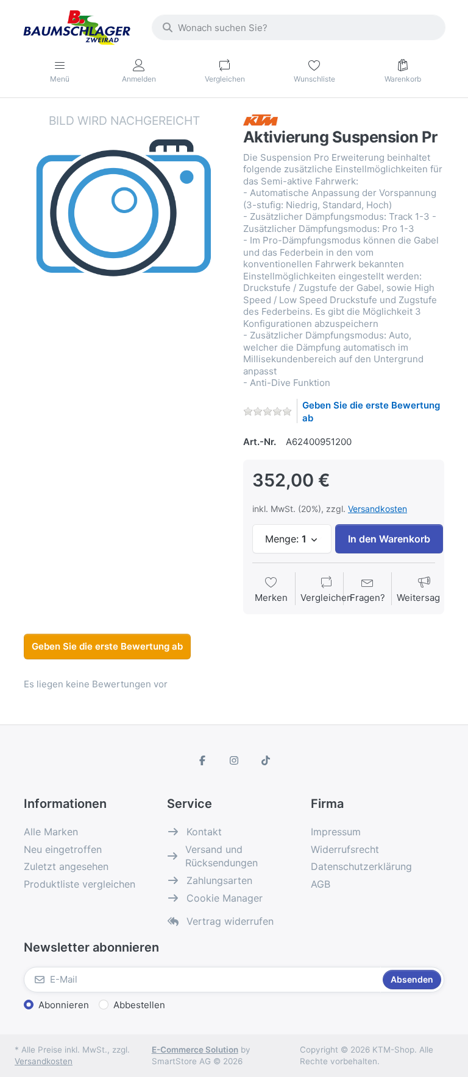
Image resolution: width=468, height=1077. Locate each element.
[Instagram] (234, 760)
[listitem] (124, 213)
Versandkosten (377, 508)
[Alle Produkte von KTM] (260, 119)
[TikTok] (265, 760)
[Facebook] (203, 760)
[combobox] (298, 27)
